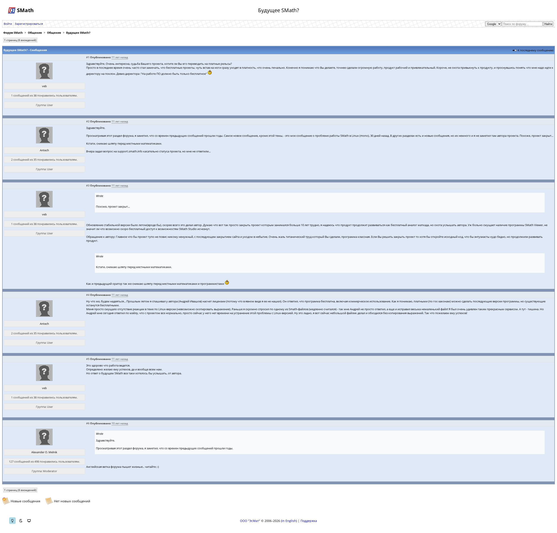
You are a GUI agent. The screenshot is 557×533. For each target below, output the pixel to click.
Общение (35, 33)
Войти (8, 24)
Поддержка (308, 521)
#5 (87, 359)
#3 (87, 185)
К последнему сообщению (536, 50)
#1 (87, 57)
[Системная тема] (29, 520)
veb (44, 86)
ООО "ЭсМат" (250, 521)
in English (289, 521)
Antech (44, 150)
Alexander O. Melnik (44, 452)
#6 (87, 423)
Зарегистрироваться (29, 24)
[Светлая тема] (12, 520)
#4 (87, 295)
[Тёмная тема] (20, 520)
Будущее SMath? (78, 33)
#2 (87, 121)
